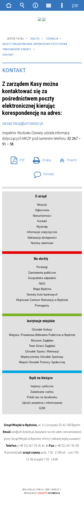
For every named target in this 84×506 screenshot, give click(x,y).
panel (75, 5)
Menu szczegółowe (62, 5)
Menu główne (48, 5)
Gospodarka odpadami (42, 278)
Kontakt (42, 172)
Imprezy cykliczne (42, 386)
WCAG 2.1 (55, 477)
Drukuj (40, 158)
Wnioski (42, 204)
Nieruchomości (42, 215)
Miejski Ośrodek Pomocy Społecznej (42, 362)
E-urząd (41, 196)
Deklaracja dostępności (42, 237)
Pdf (15, 158)
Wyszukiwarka (22, 5)
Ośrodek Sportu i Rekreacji (42, 351)
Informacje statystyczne (42, 232)
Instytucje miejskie (41, 321)
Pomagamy (42, 305)
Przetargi (42, 267)
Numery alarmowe (42, 243)
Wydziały (42, 226)
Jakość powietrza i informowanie (42, 402)
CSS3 (41, 477)
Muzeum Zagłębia (42, 340)
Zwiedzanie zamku (42, 391)
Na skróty (41, 259)
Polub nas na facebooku (42, 397)
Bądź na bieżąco (41, 378)
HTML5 (35, 477)
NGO (42, 283)
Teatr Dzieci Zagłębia (42, 345)
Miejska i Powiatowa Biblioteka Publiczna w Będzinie (42, 335)
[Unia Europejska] (44, 19)
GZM (42, 408)
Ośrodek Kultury (42, 329)
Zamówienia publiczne (42, 272)
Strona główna (9, 5)
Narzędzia (35, 5)
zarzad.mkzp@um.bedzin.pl (22, 123)
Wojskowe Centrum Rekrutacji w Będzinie (42, 300)
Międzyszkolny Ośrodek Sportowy (42, 356)
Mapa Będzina (42, 289)
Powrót (66, 158)
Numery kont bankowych (42, 294)
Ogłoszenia (42, 210)
